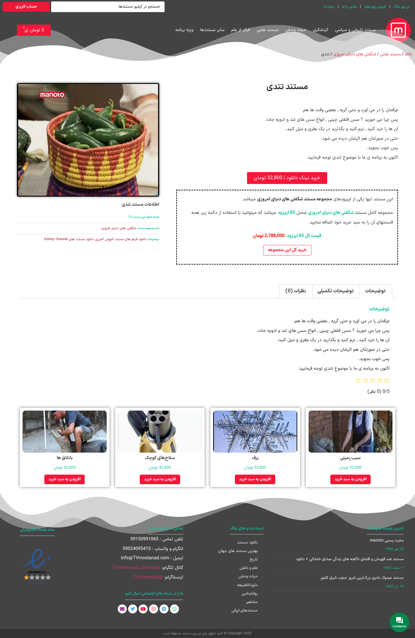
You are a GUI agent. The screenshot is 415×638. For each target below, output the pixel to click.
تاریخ (254, 559)
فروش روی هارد (375, 6)
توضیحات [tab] (375, 291)
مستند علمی (267, 30)
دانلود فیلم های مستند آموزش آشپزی (121, 239)
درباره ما (329, 6)
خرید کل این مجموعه (287, 250)
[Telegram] (164, 608)
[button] (287, 178)
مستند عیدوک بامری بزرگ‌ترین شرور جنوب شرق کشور (362, 578)
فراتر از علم (240, 30)
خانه (408, 54)
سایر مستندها (212, 30)
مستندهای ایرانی (244, 610)
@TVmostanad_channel (136, 567)
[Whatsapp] (174, 608)
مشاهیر (252, 602)
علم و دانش (249, 568)
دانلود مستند (247, 542)
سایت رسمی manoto (387, 540)
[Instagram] (153, 608)
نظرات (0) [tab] (295, 291)
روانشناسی (250, 594)
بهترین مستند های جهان (238, 551)
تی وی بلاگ (401, 6)
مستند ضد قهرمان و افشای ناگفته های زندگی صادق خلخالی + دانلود (350, 559)
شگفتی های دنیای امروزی (354, 54)
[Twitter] (132, 608)
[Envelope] (122, 608)
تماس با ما (349, 6)
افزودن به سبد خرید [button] (350, 479)
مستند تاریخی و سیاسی (355, 30)
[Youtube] (143, 608)
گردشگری (320, 30)
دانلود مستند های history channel (69, 239)
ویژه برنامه (184, 30)
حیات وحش (295, 30)
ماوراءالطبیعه (247, 585)
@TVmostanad (148, 577)
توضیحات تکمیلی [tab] (335, 291)
